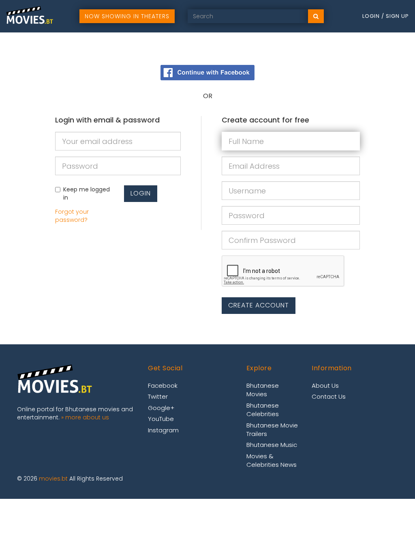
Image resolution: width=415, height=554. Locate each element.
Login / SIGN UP (385, 16)
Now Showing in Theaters (127, 16)
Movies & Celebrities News (271, 460)
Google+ (161, 408)
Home (261, 49)
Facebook (163, 385)
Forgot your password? (72, 216)
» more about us (85, 417)
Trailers (396, 49)
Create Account (258, 305)
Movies (293, 49)
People (360, 49)
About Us (325, 385)
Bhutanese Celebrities (262, 409)
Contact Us (329, 396)
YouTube (161, 418)
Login (140, 193)
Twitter (158, 396)
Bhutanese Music (271, 444)
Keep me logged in (86, 193)
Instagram (163, 430)
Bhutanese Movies (262, 389)
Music (327, 49)
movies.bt (53, 479)
